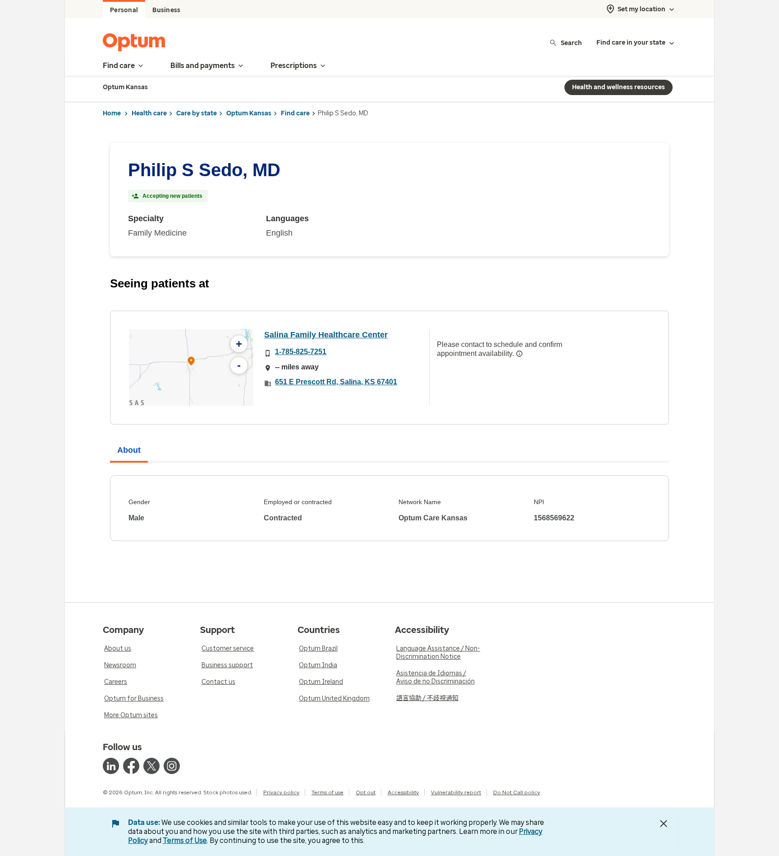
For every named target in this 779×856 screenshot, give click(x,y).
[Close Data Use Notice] (663, 823)
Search (571, 42)
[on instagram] (172, 766)
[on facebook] (131, 766)
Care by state (196, 113)
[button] (191, 362)
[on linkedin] (111, 766)
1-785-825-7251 (300, 351)
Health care (149, 113)
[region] (191, 367)
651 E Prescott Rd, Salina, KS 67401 (336, 382)
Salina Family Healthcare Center (326, 334)
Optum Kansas (248, 113)
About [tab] (129, 450)
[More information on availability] (519, 353)
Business (166, 10)
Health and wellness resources (618, 87)
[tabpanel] (389, 508)
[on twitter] (151, 766)
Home (112, 113)
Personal (124, 10)
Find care (295, 113)
